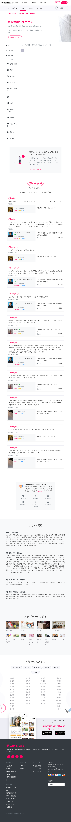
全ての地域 (16, 667)
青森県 (12, 681)
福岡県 (59, 684)
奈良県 (43, 681)
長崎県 (59, 689)
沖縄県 (59, 703)
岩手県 (12, 684)
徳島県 (43, 700)
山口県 (43, 697)
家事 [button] (23, 8)
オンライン (58, 709)
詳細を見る (40, 491)
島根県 (43, 689)
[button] (23, 497)
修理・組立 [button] (15, 8)
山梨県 (28, 686)
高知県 (59, 681)
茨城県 (12, 697)
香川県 (43, 703)
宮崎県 (59, 697)
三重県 (28, 700)
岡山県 (43, 692)
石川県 (28, 681)
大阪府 (56, 667)
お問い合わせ (37, 771)
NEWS (22, 768)
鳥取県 (43, 686)
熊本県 (59, 692)
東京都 (27, 667)
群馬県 (12, 703)
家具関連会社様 (11, 793)
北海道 (12, 678)
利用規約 (9, 768)
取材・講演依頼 (11, 796)
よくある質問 (37, 768)
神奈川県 (37, 667)
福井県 (28, 684)
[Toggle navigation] (69, 2)
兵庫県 (43, 678)
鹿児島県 (58, 700)
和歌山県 (43, 684)
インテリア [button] (38, 8)
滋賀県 (28, 703)
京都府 (35, 672)
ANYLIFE (23, 766)
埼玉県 (47, 667)
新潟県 (12, 709)
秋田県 (12, 689)
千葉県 (12, 706)
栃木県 (12, 700)
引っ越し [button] (30, 8)
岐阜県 (28, 692)
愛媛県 (59, 678)
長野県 (28, 689)
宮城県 (12, 686)
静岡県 (28, 695)
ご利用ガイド (37, 766)
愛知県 (28, 697)
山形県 (12, 692)
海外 (58, 706)
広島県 (43, 695)
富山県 (28, 678)
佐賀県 (59, 686)
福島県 (12, 695)
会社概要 (9, 766)
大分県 (59, 695)
